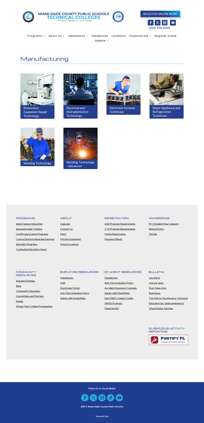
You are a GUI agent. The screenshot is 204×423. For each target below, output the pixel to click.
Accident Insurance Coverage (121, 287)
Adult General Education (29, 223)
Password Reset (113, 239)
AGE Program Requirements (120, 223)
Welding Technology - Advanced (80, 164)
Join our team (156, 282)
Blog (18, 285)
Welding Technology (37, 163)
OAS (62, 282)
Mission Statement (70, 239)
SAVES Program (113, 303)
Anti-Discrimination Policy (74, 293)
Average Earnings (25, 280)
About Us (55, 36)
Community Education (28, 290)
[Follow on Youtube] (173, 22)
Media (19, 301)
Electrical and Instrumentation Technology (77, 111)
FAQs (63, 233)
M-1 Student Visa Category (164, 223)
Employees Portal (70, 287)
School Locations (69, 244)
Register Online (166, 36)
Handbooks (100, 36)
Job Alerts (154, 277)
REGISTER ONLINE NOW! (160, 14)
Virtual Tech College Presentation (34, 306)
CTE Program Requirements (120, 228)
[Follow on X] (157, 22)
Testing (153, 233)
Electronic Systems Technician (122, 110)
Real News (154, 293)
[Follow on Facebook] (150, 22)
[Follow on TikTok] (110, 397)
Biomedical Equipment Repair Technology (35, 111)
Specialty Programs (26, 244)
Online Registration (115, 233)
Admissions (76, 36)
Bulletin (100, 41)
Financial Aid (138, 36)
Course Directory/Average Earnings (35, 239)
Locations (119, 36)
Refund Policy (156, 228)
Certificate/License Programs (32, 233)
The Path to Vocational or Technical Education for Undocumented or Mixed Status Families (168, 303)
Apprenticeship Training (29, 228)
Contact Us (66, 228)
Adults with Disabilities (73, 298)
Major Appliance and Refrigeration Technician (166, 111)
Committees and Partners (30, 296)
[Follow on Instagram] (165, 22)
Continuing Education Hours (31, 249)
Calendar (65, 223)
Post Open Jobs (157, 287)
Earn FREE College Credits (119, 298)
